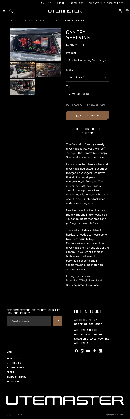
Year (69, 86)
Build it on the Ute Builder (87, 131)
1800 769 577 (115, 3)
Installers (76, 3)
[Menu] (4, 11)
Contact (94, 3)
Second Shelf (88, 260)
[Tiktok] (94, 351)
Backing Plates (89, 264)
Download (95, 280)
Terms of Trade (16, 376)
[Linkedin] (100, 351)
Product (71, 52)
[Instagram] (82, 351)
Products (13, 358)
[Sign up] (57, 321)
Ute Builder (14, 363)
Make (69, 69)
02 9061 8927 (93, 324)
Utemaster (19, 414)
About (60, 3)
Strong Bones (15, 367)
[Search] (11, 11)
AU (42, 3)
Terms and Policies (114, 414)
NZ (49, 3)
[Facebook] (76, 351)
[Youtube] (88, 351)
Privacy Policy (16, 381)
